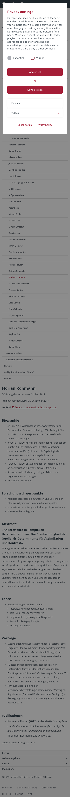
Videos (40, 57)
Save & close (35, 89)
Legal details (25, 124)
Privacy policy (44, 124)
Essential (18, 57)
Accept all (35, 72)
